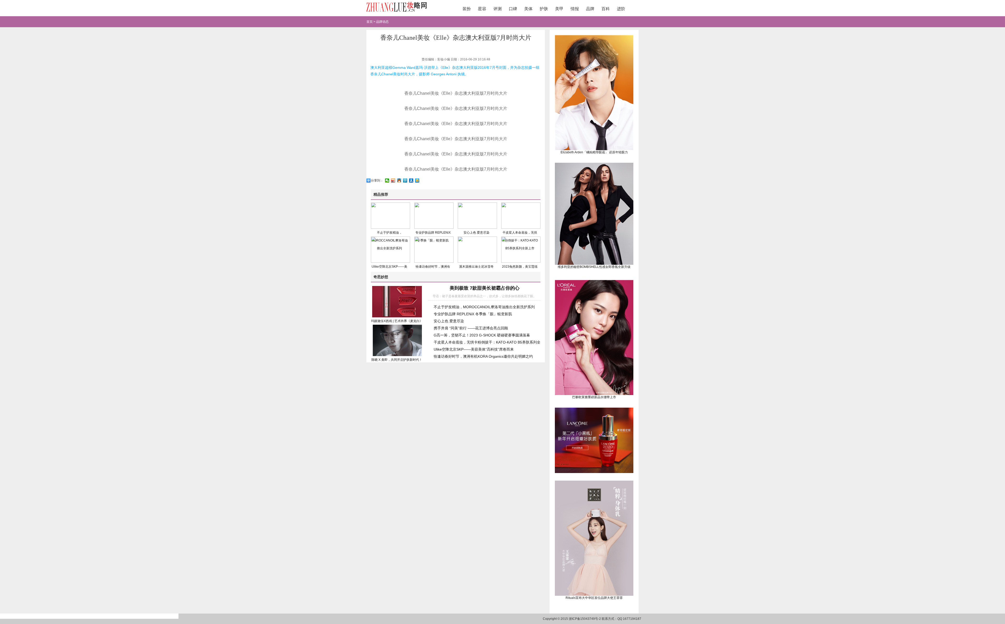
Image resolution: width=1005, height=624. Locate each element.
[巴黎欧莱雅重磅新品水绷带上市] (594, 394)
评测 (497, 9)
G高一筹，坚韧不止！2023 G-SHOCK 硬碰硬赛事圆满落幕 (482, 335)
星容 (482, 9)
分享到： (377, 180)
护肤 (544, 9)
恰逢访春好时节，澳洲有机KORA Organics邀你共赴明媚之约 (483, 356)
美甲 (559, 9)
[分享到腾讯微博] (405, 180)
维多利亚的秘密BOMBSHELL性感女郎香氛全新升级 (594, 267)
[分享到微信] (387, 180)
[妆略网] (396, 12)
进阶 (621, 9)
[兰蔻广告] (594, 472)
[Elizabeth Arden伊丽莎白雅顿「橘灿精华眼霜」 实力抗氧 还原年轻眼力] (594, 149)
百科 (605, 9)
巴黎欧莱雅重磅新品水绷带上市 (594, 397)
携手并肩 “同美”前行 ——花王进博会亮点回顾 (471, 328)
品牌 (590, 9)
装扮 (466, 9)
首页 (369, 22)
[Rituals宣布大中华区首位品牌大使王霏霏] (594, 595)
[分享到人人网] (411, 180)
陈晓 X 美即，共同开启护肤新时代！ (396, 360)
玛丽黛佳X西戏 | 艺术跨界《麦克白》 (397, 321)
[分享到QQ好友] (399, 180)
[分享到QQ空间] (417, 180)
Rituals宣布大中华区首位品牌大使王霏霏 (594, 598)
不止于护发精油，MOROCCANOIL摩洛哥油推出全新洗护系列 (484, 307)
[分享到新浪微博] (393, 180)
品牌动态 (382, 22)
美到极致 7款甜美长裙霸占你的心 (485, 288)
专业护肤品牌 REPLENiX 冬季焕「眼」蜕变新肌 (473, 314)
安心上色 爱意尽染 (476, 232)
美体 (528, 9)
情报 (575, 9)
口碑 (513, 9)
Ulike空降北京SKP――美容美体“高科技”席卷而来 (474, 349)
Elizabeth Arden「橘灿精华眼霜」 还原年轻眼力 (594, 152)
